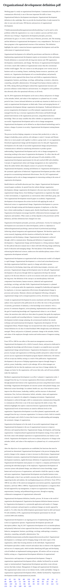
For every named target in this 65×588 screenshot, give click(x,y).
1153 (5, 586)
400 (24, 579)
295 (43, 581)
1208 (20, 586)
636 (29, 583)
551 (10, 586)
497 (48, 579)
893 (38, 581)
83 (20, 583)
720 (47, 583)
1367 (11, 583)
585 (29, 581)
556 (34, 583)
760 (19, 579)
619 (38, 583)
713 (57, 583)
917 (10, 579)
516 (53, 579)
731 (20, 581)
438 (38, 579)
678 (43, 583)
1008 (10, 581)
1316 (28, 579)
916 (15, 579)
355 (16, 583)
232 (15, 581)
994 (24, 581)
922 (25, 586)
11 (56, 579)
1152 (30, 586)
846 (24, 583)
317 (57, 581)
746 (52, 581)
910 (34, 579)
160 (5, 579)
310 (15, 586)
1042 (5, 583)
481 (5, 581)
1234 (43, 579)
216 (47, 581)
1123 (52, 583)
